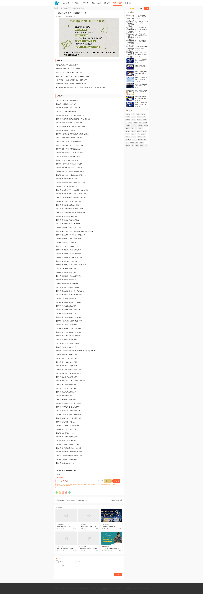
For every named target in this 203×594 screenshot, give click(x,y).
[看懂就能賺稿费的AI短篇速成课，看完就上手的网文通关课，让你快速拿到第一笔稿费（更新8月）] (130, 92)
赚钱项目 (132, 142)
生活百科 (133, 136)
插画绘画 (128, 131)
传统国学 (139, 136)
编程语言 (139, 131)
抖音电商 (146, 125)
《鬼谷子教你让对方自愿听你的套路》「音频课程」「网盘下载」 (111, 549)
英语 (140, 122)
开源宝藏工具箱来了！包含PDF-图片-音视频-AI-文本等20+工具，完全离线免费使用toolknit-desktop (66, 549)
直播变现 (128, 119)
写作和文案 (134, 125)
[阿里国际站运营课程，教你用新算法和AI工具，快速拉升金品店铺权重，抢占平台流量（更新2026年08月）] (130, 79)
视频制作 (128, 134)
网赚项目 (128, 136)
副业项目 (128, 114)
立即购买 (116, 481)
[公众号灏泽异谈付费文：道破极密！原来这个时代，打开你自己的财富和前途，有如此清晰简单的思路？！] (88, 515)
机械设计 (142, 145)
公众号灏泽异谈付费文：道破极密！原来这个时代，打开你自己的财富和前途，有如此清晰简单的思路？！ (88, 526)
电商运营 (140, 128)
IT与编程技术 (76, 3)
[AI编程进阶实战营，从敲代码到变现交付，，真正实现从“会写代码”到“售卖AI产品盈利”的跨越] (130, 104)
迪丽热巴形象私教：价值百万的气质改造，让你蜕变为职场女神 (71, 500)
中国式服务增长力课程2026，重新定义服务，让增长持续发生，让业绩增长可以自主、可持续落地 (111, 526)
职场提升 (133, 131)
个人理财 (145, 131)
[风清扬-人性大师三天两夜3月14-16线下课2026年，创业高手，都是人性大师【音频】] (66, 515)
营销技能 (133, 119)
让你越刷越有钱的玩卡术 (116, 500)
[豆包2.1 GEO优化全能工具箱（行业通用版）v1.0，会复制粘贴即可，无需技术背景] (130, 60)
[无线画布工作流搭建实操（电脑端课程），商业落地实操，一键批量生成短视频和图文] (130, 85)
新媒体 (136, 145)
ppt (146, 145)
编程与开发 (128, 139)
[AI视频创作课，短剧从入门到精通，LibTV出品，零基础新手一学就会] (130, 67)
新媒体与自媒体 (96, 3)
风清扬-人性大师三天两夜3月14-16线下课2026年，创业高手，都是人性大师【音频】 (66, 526)
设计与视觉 (107, 3)
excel (127, 142)
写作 (137, 142)
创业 (133, 145)
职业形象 (134, 139)
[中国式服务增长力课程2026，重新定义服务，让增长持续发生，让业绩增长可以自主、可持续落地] (111, 515)
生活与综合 (128, 3)
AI (126, 122)
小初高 (144, 119)
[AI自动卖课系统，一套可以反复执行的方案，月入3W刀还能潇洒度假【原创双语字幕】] (130, 73)
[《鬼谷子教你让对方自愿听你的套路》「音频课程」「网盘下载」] (111, 538)
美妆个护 (133, 134)
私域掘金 (133, 117)
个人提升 (145, 122)
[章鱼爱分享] (56, 3)
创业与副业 (66, 3)
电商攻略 (140, 125)
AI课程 (137, 114)
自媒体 (133, 114)
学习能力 (128, 145)
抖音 (144, 117)
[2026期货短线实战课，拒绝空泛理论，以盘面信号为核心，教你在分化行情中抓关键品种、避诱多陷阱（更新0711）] (88, 538)
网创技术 (139, 117)
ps (136, 128)
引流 (138, 134)
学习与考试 (86, 3)
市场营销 (128, 125)
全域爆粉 (128, 117)
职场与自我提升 (117, 3)
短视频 (130, 122)
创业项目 (143, 134)
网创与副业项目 (61, 524)
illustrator (128, 128)
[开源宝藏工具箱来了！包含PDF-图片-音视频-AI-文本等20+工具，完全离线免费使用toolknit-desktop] (66, 538)
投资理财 (140, 139)
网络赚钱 (135, 122)
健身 (144, 136)
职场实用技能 (69, 16)
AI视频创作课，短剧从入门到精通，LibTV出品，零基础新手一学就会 (141, 67)
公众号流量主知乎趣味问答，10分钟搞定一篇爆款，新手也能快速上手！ (141, 98)
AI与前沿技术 (60, 546)
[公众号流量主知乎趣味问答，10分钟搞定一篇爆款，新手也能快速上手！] (130, 98)
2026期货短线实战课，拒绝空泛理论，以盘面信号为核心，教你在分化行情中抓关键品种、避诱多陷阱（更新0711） (88, 549)
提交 (118, 574)
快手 (145, 139)
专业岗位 (142, 142)
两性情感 (143, 114)
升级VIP (108, 481)
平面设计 (139, 119)
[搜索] (137, 8)
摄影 (133, 128)
